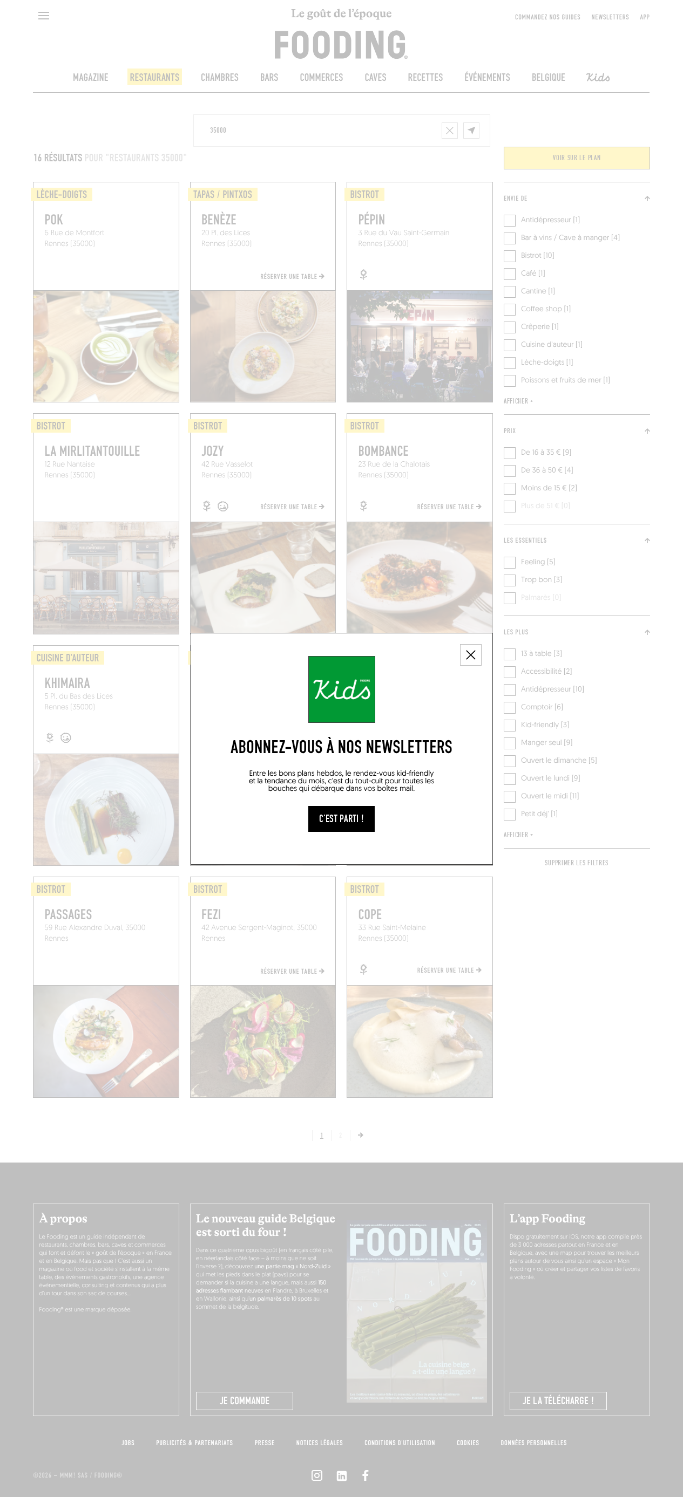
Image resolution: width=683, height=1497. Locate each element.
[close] (471, 655)
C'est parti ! (341, 819)
